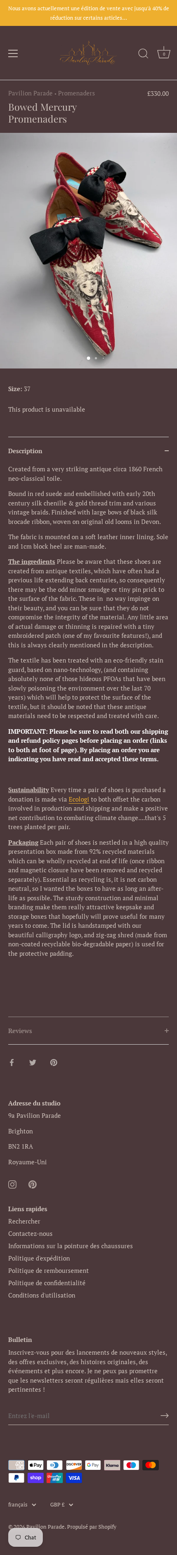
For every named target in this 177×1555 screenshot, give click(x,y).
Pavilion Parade (30, 93)
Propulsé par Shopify (91, 1526)
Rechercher (24, 1221)
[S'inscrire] (165, 1415)
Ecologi (79, 799)
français (18, 1505)
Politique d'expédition (39, 1258)
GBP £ (57, 1505)
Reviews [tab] (20, 1031)
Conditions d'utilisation (41, 1295)
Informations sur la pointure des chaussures (70, 1246)
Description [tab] (25, 451)
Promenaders (76, 93)
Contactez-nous (30, 1233)
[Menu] (13, 53)
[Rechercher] (143, 55)
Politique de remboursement (48, 1270)
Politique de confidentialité (47, 1283)
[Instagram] (12, 1183)
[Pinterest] (32, 1183)
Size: (15, 388)
